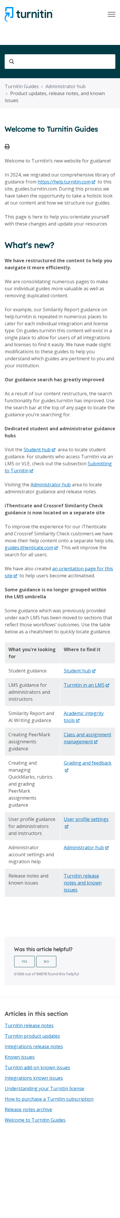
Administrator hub (65, 86)
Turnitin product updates (32, 1036)
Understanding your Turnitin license (44, 1088)
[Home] (29, 14)
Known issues (20, 1057)
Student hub (37, 449)
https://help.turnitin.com (64, 182)
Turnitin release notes (29, 1025)
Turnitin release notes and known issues (83, 883)
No (46, 961)
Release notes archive (28, 1109)
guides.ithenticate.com (29, 547)
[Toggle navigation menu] (111, 14)
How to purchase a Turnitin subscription (49, 1099)
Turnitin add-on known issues (37, 1067)
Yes (24, 961)
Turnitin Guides (22, 86)
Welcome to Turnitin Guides (35, 1120)
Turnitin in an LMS (84, 685)
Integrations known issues (34, 1078)
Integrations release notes (34, 1046)
